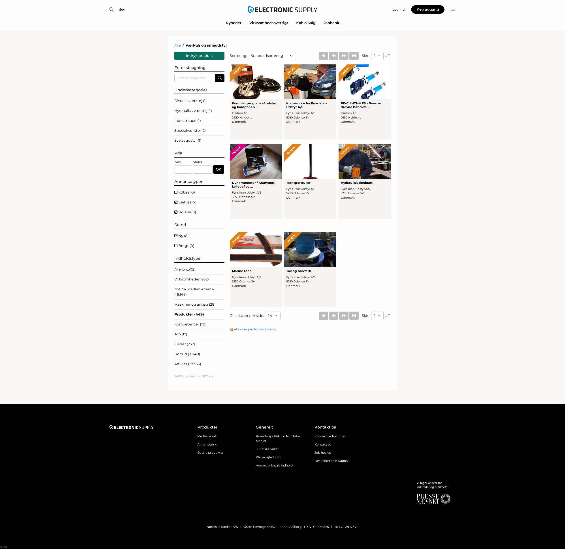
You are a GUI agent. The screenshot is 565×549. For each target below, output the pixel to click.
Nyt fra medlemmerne (194, 292)
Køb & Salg (306, 23)
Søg (122, 9)
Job (180, 334)
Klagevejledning (268, 457)
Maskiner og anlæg (194, 304)
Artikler (187, 364)
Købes (186, 192)
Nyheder (233, 23)
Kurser (184, 344)
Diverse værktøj (190, 101)
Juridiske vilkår (267, 449)
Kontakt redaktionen (330, 436)
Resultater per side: (247, 316)
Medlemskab (207, 436)
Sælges (186, 202)
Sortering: (239, 56)
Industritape (187, 120)
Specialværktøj (190, 130)
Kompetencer (190, 324)
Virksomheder (191, 279)
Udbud (187, 354)
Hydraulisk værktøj (193, 111)
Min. (178, 162)
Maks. (198, 162)
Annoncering (207, 444)
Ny (182, 236)
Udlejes (186, 212)
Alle (177, 45)
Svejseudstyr (187, 140)
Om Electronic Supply (331, 461)
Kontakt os (323, 444)
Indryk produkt (199, 56)
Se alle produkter (210, 453)
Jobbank (331, 23)
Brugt (185, 246)
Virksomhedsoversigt (268, 23)
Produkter (189, 314)
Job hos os (323, 453)
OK (218, 169)
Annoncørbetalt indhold (274, 465)
